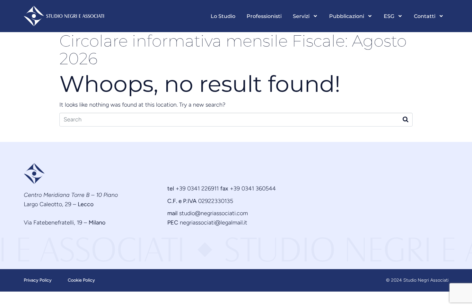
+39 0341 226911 (197, 188)
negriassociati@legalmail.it (213, 222)
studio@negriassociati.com (213, 213)
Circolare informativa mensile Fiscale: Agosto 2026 (233, 49)
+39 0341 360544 (253, 188)
